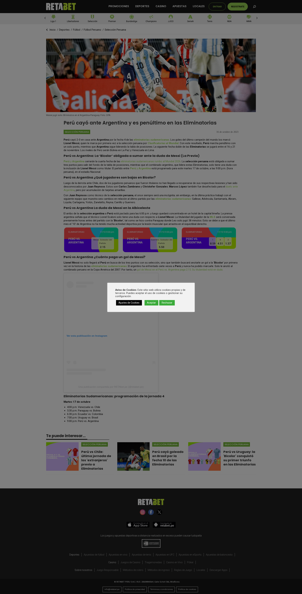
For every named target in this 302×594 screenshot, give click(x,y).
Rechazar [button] (167, 302)
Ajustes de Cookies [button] (128, 302)
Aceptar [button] (151, 302)
